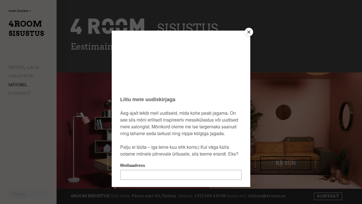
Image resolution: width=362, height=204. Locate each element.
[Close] (249, 32)
